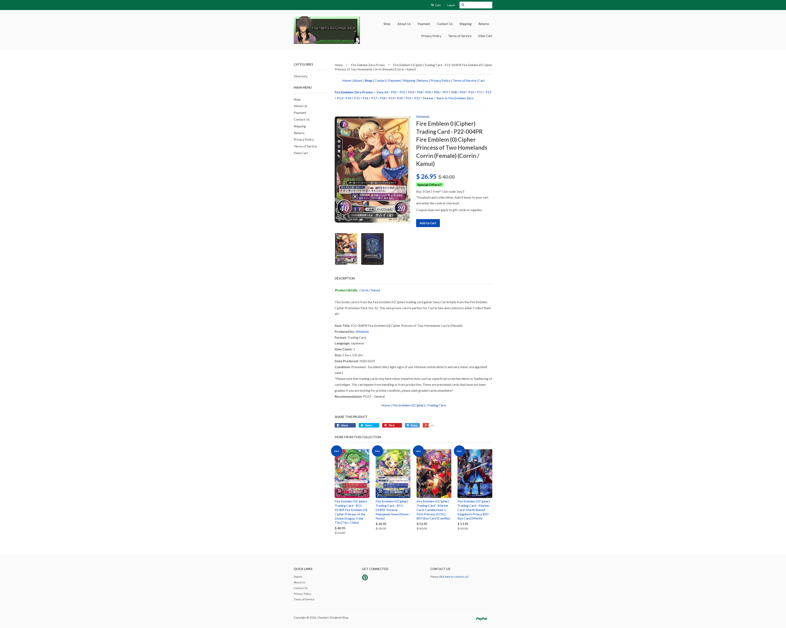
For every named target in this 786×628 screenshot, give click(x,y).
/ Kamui (374, 290)
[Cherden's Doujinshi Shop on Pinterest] (365, 578)
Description (345, 278)
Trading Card (436, 405)
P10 (471, 92)
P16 (365, 98)
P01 (394, 92)
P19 (391, 98)
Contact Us (445, 24)
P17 (374, 98)
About (357, 80)
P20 (400, 98)
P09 (462, 92)
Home (339, 65)
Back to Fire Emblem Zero (455, 98)
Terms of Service (459, 36)
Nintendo (422, 116)
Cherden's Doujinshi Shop (332, 617)
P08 (454, 92)
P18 (383, 98)
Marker (428, 98)
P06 (437, 92)
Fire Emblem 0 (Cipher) (408, 405)
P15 (357, 98)
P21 (408, 98)
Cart (438, 5)
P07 (445, 92)
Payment (424, 24)
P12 (488, 92)
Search (298, 576)
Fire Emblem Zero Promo (368, 65)
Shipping (466, 24)
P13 (340, 98)
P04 (419, 92)
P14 (348, 98)
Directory (300, 76)
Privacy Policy (431, 36)
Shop (387, 24)
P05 (428, 92)
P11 (480, 92)
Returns (483, 24)
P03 (411, 92)
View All (382, 92)
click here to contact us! (454, 576)
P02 (402, 92)
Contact (380, 80)
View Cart (485, 36)
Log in (451, 5)
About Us (404, 24)
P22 (417, 98)
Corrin (363, 290)
